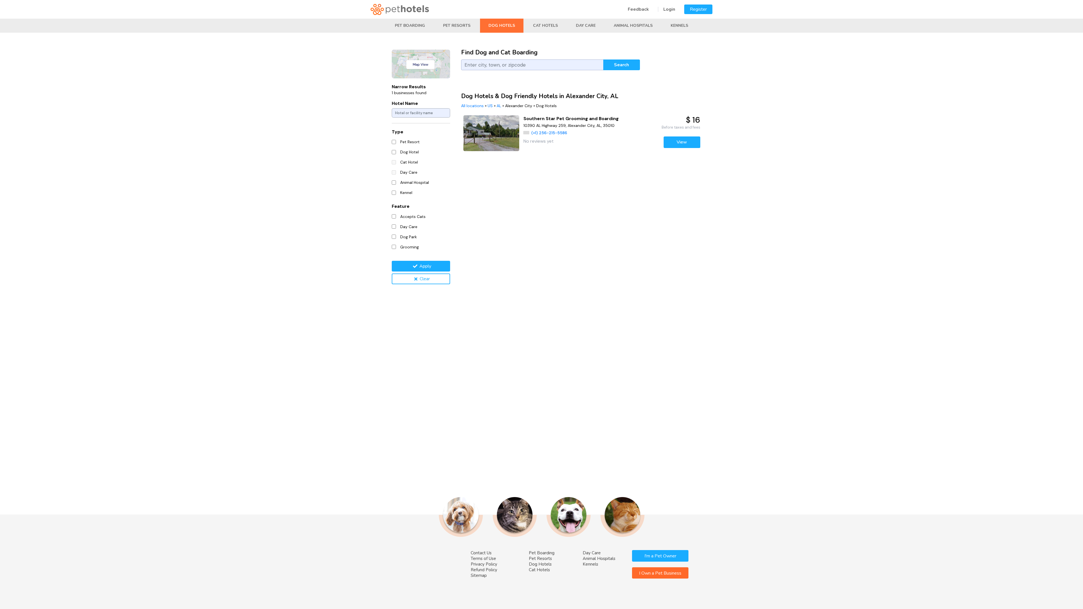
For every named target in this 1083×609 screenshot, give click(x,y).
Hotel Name (405, 103)
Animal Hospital (414, 182)
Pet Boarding (410, 25)
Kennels (679, 25)
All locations (472, 105)
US (490, 105)
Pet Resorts (456, 25)
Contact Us (481, 553)
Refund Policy (484, 570)
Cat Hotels (545, 25)
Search (621, 65)
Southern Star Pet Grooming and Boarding (571, 119)
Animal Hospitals (633, 25)
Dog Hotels (501, 25)
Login (669, 9)
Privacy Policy (484, 564)
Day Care (586, 25)
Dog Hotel (409, 152)
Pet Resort (410, 141)
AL (499, 105)
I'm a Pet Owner (660, 556)
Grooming (409, 247)
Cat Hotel (409, 162)
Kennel (406, 192)
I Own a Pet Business (660, 573)
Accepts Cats (413, 216)
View (682, 142)
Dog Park (408, 236)
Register (698, 9)
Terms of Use (483, 558)
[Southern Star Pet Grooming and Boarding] (491, 133)
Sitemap (479, 575)
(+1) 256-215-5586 (549, 132)
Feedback (638, 9)
